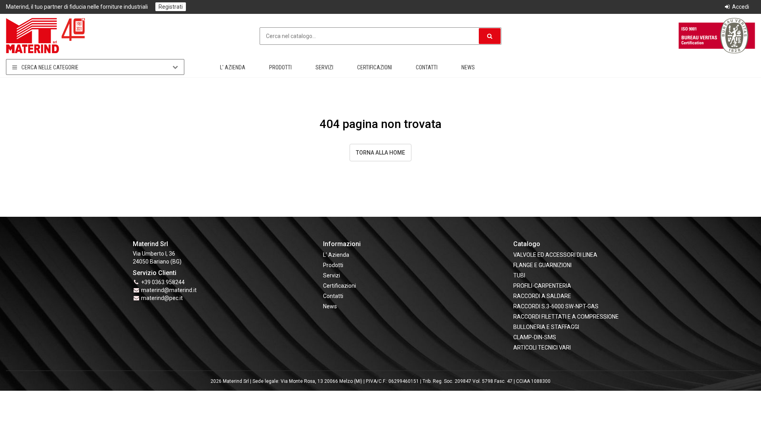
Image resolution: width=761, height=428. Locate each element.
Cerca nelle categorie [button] (49, 67)
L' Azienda (232, 67)
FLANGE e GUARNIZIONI (542, 265)
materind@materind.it (169, 290)
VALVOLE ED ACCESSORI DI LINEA (555, 255)
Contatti (427, 67)
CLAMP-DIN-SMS (534, 337)
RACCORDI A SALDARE (542, 296)
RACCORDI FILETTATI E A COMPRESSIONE (566, 316)
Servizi (324, 67)
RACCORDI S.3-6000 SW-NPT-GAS (555, 306)
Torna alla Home (380, 152)
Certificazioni (374, 67)
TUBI (519, 275)
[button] (490, 36)
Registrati (171, 7)
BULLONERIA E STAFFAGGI (546, 327)
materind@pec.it (162, 298)
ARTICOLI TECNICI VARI (542, 347)
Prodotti (280, 67)
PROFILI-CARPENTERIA (542, 286)
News (468, 67)
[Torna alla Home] (45, 35)
